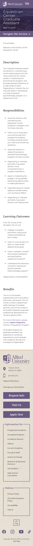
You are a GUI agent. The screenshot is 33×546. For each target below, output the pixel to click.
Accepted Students (15, 435)
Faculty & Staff (13, 453)
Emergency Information (13, 387)
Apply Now (16, 414)
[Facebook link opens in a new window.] (4, 532)
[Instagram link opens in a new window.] (12, 532)
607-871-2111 (13, 376)
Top (16, 523)
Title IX (10, 510)
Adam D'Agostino (17, 323)
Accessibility (12, 505)
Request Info (16, 395)
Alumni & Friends (14, 457)
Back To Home (9, 28)
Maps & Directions (11, 381)
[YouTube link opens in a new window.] (21, 531)
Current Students (15, 448)
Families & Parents (15, 439)
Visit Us (16, 405)
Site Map (16, 541)
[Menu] (27, 4)
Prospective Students (16, 430)
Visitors (10, 444)
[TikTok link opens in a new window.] (29, 531)
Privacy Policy (13, 494)
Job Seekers (12, 469)
